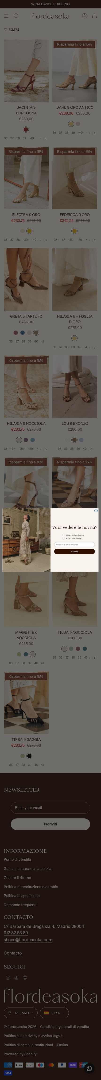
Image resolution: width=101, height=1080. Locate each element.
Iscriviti (74, 551)
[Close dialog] (95, 510)
